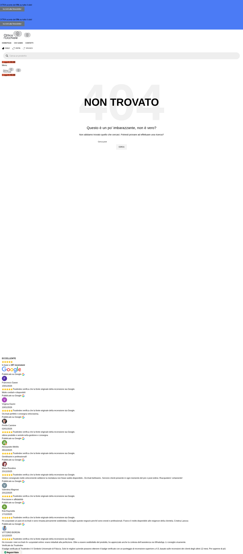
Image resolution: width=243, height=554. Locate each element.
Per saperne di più (217, 549)
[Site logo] (13, 35)
